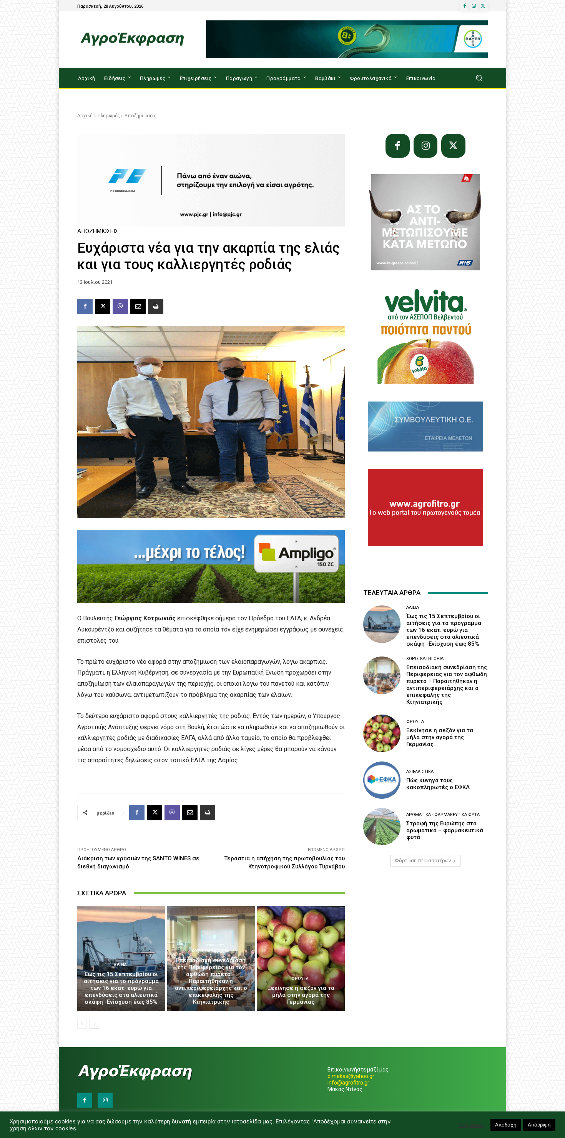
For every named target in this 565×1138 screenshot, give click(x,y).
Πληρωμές (109, 115)
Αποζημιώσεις (140, 115)
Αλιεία (120, 965)
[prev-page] (82, 1024)
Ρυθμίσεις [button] (472, 1124)
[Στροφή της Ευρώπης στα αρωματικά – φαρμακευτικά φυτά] (381, 826)
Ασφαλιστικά (420, 772)
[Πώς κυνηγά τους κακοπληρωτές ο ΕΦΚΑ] (381, 780)
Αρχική (85, 115)
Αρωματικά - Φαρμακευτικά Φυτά (443, 815)
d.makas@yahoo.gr (350, 1076)
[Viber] (120, 306)
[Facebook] (464, 6)
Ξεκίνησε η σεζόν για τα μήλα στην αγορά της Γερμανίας (301, 995)
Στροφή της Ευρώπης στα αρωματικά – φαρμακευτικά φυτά (444, 830)
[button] (479, 78)
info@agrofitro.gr (348, 1083)
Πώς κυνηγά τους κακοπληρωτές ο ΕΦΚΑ (438, 784)
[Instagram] (474, 6)
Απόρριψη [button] (539, 1124)
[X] (483, 6)
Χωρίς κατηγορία (210, 951)
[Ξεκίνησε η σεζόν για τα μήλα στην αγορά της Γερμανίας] (301, 958)
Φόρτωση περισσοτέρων (423, 860)
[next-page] (94, 1024)
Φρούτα (300, 978)
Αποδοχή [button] (506, 1124)
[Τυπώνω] (155, 306)
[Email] (138, 306)
